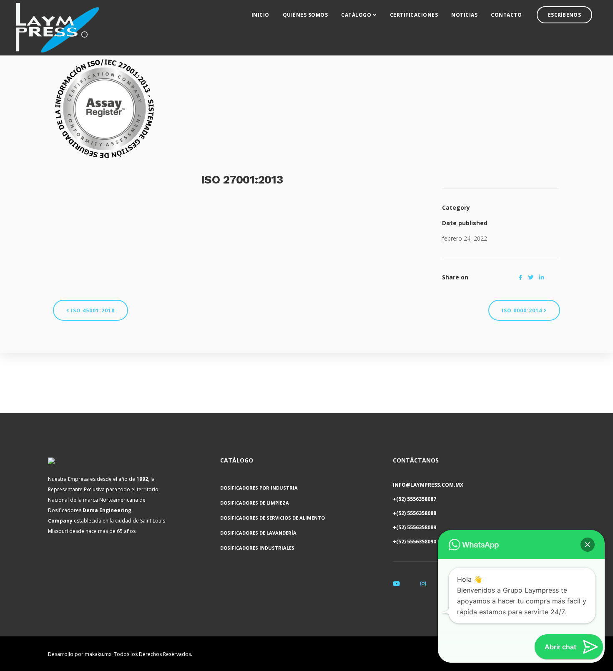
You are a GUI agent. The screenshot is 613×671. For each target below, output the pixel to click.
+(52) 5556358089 (414, 527)
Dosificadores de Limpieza (254, 503)
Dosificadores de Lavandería (258, 533)
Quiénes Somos (305, 14)
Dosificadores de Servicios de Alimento (272, 518)
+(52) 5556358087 (414, 499)
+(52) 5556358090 (414, 541)
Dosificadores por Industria (259, 488)
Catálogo (356, 14)
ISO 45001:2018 (92, 310)
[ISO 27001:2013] (104, 108)
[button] (587, 545)
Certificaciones (414, 14)
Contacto (506, 14)
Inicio (260, 14)
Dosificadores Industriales (257, 548)
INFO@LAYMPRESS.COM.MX (428, 484)
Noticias (464, 14)
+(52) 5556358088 (414, 513)
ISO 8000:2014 (523, 310)
